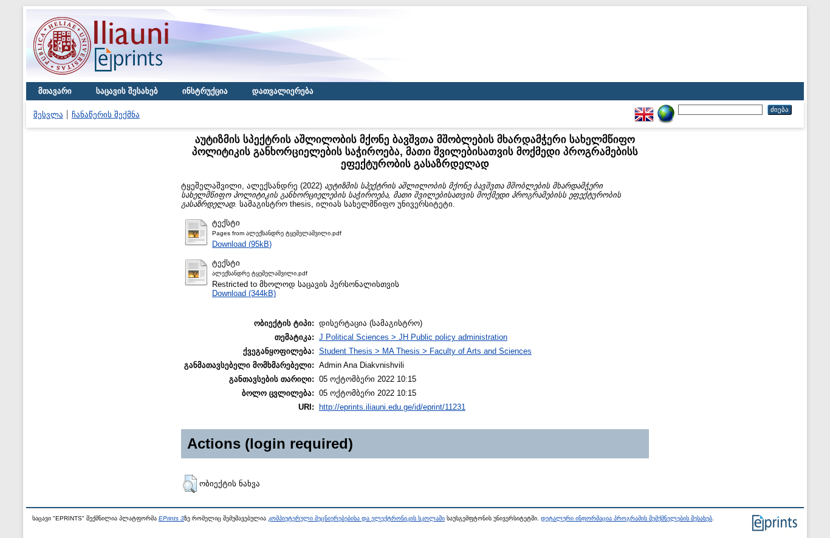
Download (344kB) (244, 293)
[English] (644, 109)
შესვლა (48, 114)
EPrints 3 (171, 518)
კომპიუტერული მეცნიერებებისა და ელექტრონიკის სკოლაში (356, 518)
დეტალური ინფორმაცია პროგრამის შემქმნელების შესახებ (626, 518)
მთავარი (55, 90)
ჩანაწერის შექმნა (106, 114)
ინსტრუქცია (205, 90)
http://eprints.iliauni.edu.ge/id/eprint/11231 (392, 407)
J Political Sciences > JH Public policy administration (413, 337)
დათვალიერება (283, 90)
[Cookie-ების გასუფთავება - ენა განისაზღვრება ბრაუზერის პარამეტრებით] (666, 109)
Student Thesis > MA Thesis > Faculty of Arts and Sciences (425, 351)
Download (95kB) (242, 244)
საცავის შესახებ (127, 90)
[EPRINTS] (129, 79)
